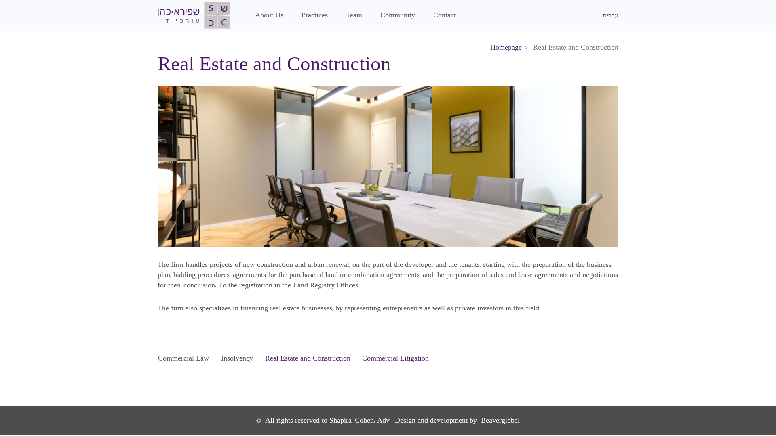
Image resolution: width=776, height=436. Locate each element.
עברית (610, 15)
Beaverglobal (500, 420)
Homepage (506, 47)
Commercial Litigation (395, 358)
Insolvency (237, 358)
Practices (315, 15)
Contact (444, 15)
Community (397, 15)
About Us (269, 15)
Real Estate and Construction (307, 358)
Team (354, 15)
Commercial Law (183, 358)
